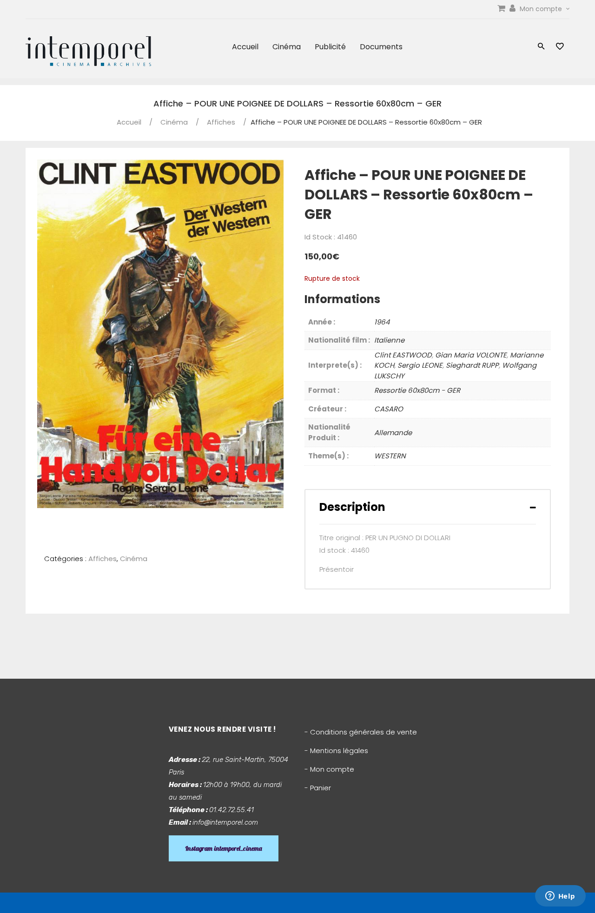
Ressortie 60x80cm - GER (417, 390)
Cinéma (286, 46)
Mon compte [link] (542, 8)
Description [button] (352, 507)
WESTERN (390, 456)
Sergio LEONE (420, 365)
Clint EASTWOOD (403, 355)
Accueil (245, 46)
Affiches (221, 122)
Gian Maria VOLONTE (471, 355)
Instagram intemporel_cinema (223, 848)
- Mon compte (329, 769)
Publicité (330, 46)
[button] (541, 47)
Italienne (389, 340)
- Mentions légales (336, 750)
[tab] (427, 507)
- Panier (317, 788)
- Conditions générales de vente (360, 732)
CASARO (388, 409)
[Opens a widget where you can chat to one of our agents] (560, 896)
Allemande (393, 432)
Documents (381, 46)
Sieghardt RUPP (472, 365)
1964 (382, 322)
